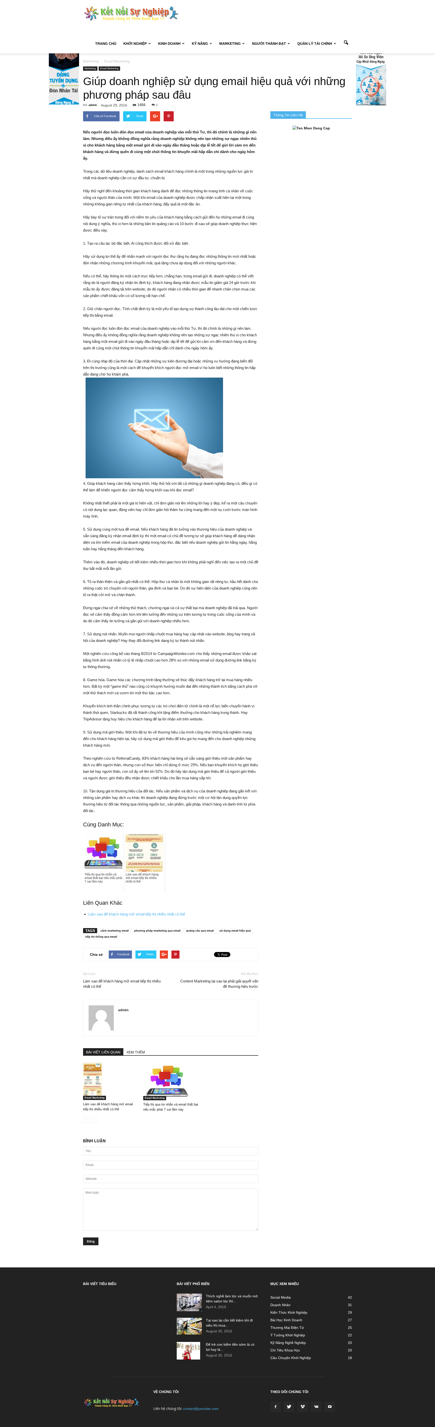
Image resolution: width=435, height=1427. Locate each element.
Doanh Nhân (280, 1305)
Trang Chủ (105, 44)
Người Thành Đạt (269, 44)
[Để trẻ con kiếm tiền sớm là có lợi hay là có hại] (188, 1351)
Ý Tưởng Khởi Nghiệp (287, 1335)
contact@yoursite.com (201, 1409)
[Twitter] (289, 1407)
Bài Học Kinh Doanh (286, 1320)
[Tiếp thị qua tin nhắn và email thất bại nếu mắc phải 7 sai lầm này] (170, 1081)
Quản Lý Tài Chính (314, 44)
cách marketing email (114, 930)
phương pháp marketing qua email (157, 930)
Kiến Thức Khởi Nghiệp (288, 1312)
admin (93, 104)
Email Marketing (109, 68)
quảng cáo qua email (200, 930)
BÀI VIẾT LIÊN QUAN (103, 1052)
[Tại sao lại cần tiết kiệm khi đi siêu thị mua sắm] (189, 1326)
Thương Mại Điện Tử (287, 1328)
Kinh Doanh (169, 44)
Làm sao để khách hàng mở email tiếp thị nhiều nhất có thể (136, 914)
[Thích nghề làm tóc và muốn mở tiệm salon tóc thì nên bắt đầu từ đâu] (189, 1302)
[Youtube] (330, 1407)
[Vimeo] (303, 1407)
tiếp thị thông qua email (101, 936)
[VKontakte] (316, 1407)
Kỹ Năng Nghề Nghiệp (288, 1343)
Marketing (230, 44)
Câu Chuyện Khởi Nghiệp (290, 1358)
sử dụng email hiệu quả (235, 930)
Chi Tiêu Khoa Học (285, 1350)
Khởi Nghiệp (135, 44)
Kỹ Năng (200, 44)
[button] (346, 43)
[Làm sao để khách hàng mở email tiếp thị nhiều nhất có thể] (110, 1081)
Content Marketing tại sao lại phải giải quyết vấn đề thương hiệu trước (219, 984)
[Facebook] (275, 1407)
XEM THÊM (135, 1052)
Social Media (280, 1297)
